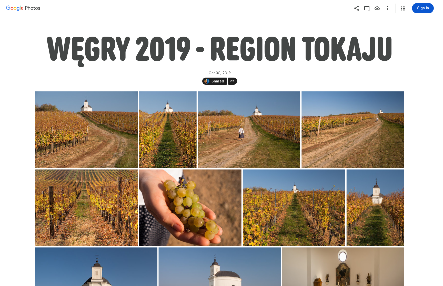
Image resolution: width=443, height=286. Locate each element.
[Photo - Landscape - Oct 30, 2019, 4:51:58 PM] (249, 129)
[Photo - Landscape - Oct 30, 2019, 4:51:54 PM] (86, 129)
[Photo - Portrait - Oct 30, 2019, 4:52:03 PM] (375, 208)
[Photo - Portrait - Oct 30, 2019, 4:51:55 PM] (167, 129)
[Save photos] (377, 8)
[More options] (387, 8)
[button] (403, 8)
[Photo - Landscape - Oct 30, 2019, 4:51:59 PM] (352, 129)
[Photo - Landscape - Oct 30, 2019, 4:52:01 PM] (294, 208)
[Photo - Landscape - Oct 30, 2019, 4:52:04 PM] (86, 208)
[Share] (356, 8)
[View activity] (367, 8)
